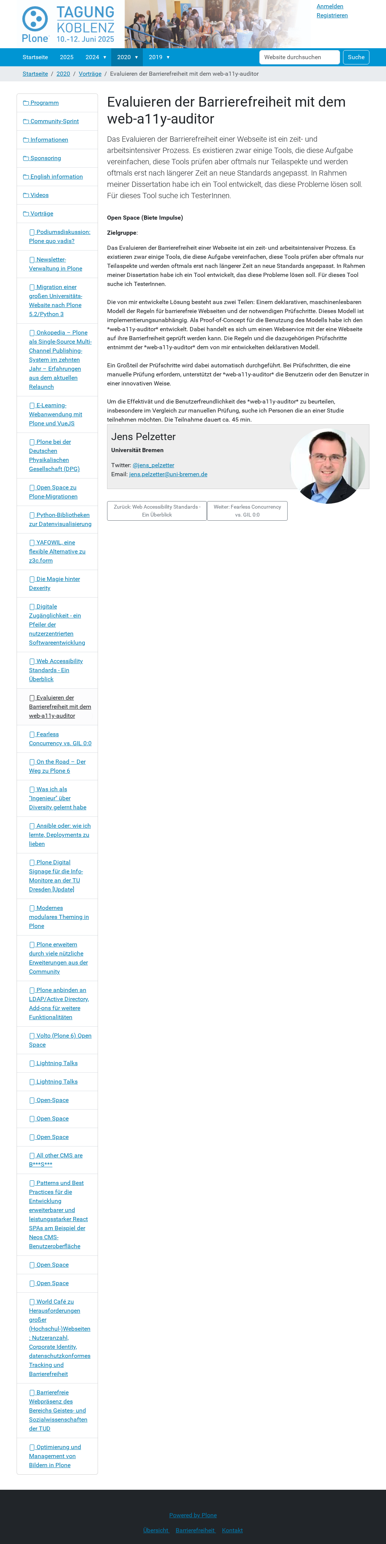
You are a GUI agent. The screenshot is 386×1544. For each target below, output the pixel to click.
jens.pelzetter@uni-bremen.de (168, 474)
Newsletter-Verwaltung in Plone (55, 264)
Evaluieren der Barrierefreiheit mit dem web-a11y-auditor (60, 706)
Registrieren (332, 15)
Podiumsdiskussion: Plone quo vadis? (59, 236)
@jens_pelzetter (153, 465)
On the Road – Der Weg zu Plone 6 (57, 766)
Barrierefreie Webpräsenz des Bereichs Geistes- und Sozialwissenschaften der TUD (58, 1410)
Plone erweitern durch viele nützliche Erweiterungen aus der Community (58, 958)
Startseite (35, 57)
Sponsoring (45, 158)
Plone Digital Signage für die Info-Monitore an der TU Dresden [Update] (56, 876)
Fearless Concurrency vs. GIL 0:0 (60, 739)
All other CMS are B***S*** (56, 1160)
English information (56, 176)
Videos (39, 195)
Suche (356, 57)
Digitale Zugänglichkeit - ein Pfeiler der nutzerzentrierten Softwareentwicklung (57, 624)
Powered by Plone (193, 1515)
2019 (155, 57)
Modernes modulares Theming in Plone (59, 916)
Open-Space (52, 1100)
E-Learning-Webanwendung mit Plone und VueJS (55, 414)
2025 (67, 57)
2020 (124, 57)
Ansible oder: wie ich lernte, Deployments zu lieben (60, 834)
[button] (106, 57)
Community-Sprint (54, 121)
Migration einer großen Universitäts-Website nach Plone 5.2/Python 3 (55, 300)
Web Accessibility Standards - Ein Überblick (56, 670)
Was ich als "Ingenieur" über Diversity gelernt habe (57, 798)
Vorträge (90, 73)
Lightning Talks (56, 1063)
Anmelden (330, 6)
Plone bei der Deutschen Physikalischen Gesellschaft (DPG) (54, 455)
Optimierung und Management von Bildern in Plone (55, 1456)
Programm (44, 102)
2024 (92, 57)
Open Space (52, 1118)
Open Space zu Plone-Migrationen (53, 492)
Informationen (48, 139)
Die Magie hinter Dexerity (54, 583)
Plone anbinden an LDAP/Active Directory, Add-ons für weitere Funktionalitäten (59, 1003)
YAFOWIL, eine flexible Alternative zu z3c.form (57, 551)
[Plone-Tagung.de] (164, 24)
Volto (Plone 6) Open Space (60, 1040)
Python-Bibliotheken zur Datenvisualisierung (60, 519)
